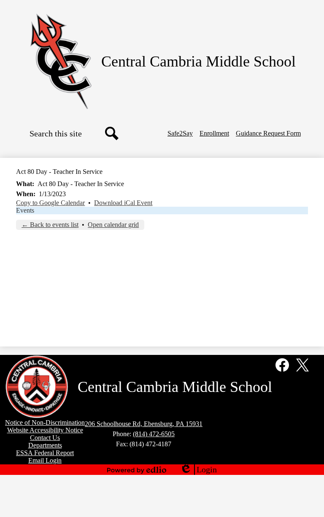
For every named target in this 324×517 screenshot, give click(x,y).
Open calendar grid (113, 224)
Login (198, 470)
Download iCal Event (123, 202)
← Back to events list (50, 224)
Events (25, 210)
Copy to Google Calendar (50, 202)
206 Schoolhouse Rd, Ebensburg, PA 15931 (143, 423)
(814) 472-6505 (154, 433)
